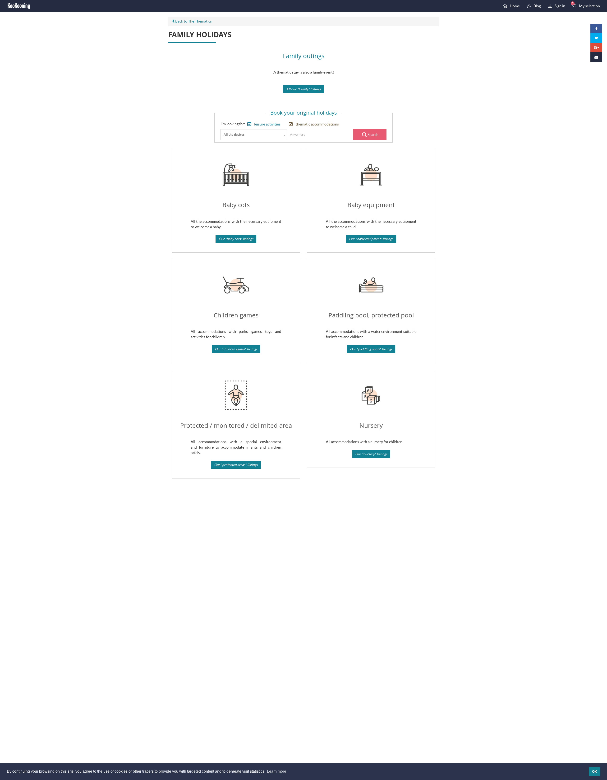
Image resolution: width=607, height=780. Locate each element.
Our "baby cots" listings (236, 239)
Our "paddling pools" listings (371, 349)
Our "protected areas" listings (236, 465)
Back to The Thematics (193, 21)
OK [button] (594, 771)
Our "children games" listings (236, 349)
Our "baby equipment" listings (371, 239)
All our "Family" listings (303, 89)
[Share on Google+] (596, 47)
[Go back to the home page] (19, 6)
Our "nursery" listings (371, 454)
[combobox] (254, 134)
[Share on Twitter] (596, 38)
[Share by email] (596, 57)
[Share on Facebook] (596, 28)
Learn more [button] (276, 771)
